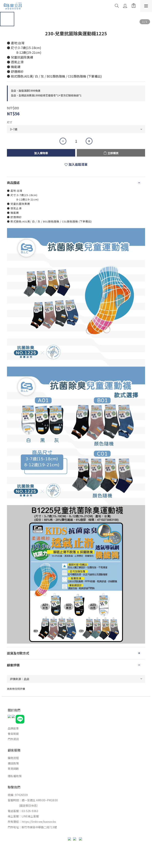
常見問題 (13, 769)
